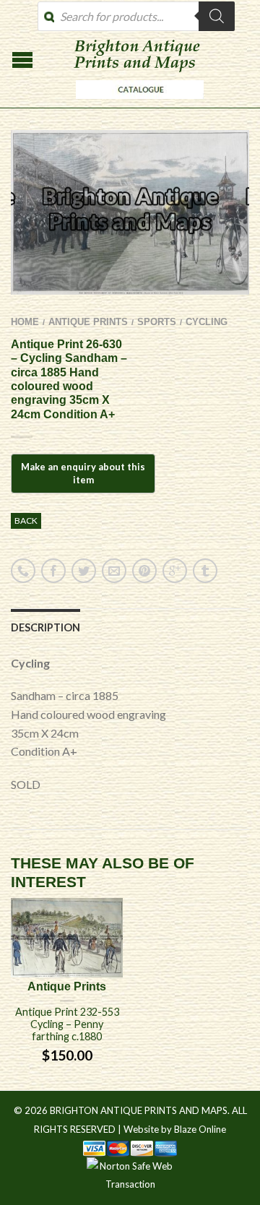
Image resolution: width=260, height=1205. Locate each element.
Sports (156, 321)
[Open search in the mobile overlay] (136, 16)
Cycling (207, 321)
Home (25, 321)
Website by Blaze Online (175, 1129)
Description (45, 627)
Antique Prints (88, 321)
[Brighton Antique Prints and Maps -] (136, 102)
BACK (26, 520)
